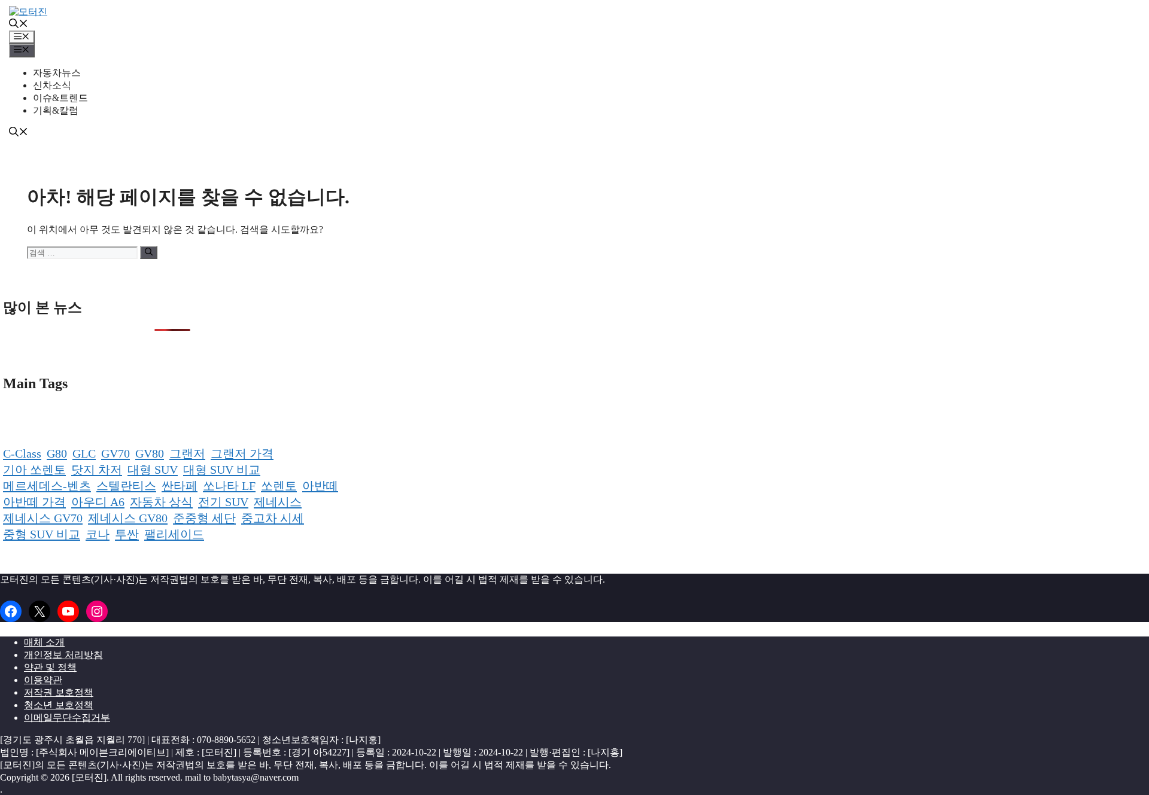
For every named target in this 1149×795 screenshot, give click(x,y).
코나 (98, 534)
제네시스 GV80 (128, 518)
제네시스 (278, 501)
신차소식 (52, 85)
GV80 (149, 453)
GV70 (115, 453)
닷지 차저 (96, 469)
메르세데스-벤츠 (47, 485)
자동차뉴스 (57, 73)
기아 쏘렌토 (34, 469)
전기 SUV (223, 501)
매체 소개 (44, 642)
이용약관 (43, 680)
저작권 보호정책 (58, 692)
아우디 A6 (97, 501)
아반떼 (320, 485)
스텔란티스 (126, 485)
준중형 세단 (204, 518)
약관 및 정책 (50, 667)
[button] (18, 25)
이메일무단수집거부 (67, 717)
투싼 (127, 534)
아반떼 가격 (34, 501)
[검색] (148, 252)
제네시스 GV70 (43, 518)
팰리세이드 (174, 534)
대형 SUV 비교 (221, 469)
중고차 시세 (272, 518)
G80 (57, 453)
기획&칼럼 (55, 110)
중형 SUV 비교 (41, 534)
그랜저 (187, 453)
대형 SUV (152, 469)
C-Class (22, 453)
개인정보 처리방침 (63, 655)
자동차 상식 (161, 501)
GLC (84, 453)
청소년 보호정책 (58, 705)
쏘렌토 (279, 485)
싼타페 (179, 485)
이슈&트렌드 (60, 98)
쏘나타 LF (229, 485)
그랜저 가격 (242, 453)
